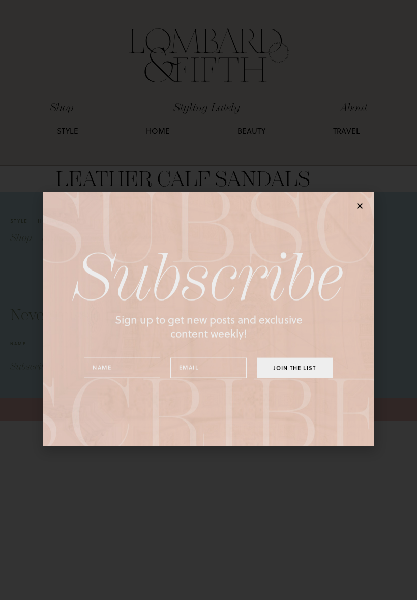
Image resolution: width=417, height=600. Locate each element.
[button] (360, 187)
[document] (208, 300)
